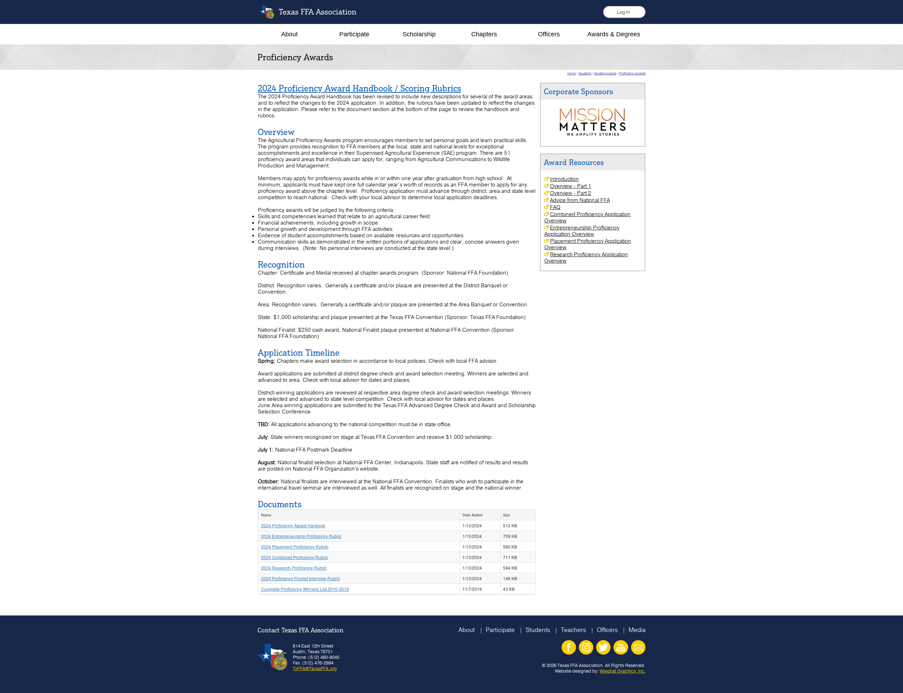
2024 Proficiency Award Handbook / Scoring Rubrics (359, 88)
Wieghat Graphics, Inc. (623, 671)
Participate (500, 629)
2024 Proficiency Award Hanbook (293, 525)
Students (538, 629)
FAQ (555, 207)
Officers (607, 629)
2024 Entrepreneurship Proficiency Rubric (301, 536)
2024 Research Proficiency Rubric (294, 568)
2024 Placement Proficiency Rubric (294, 547)
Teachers (573, 629)
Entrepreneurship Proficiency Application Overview (581, 231)
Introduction (564, 179)
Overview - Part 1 (570, 186)
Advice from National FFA (580, 200)
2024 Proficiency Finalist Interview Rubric (300, 578)
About (467, 629)
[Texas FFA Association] (313, 17)
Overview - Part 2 (570, 193)
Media (637, 629)
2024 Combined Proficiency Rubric (294, 557)
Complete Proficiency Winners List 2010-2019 (305, 589)
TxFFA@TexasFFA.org (315, 668)
